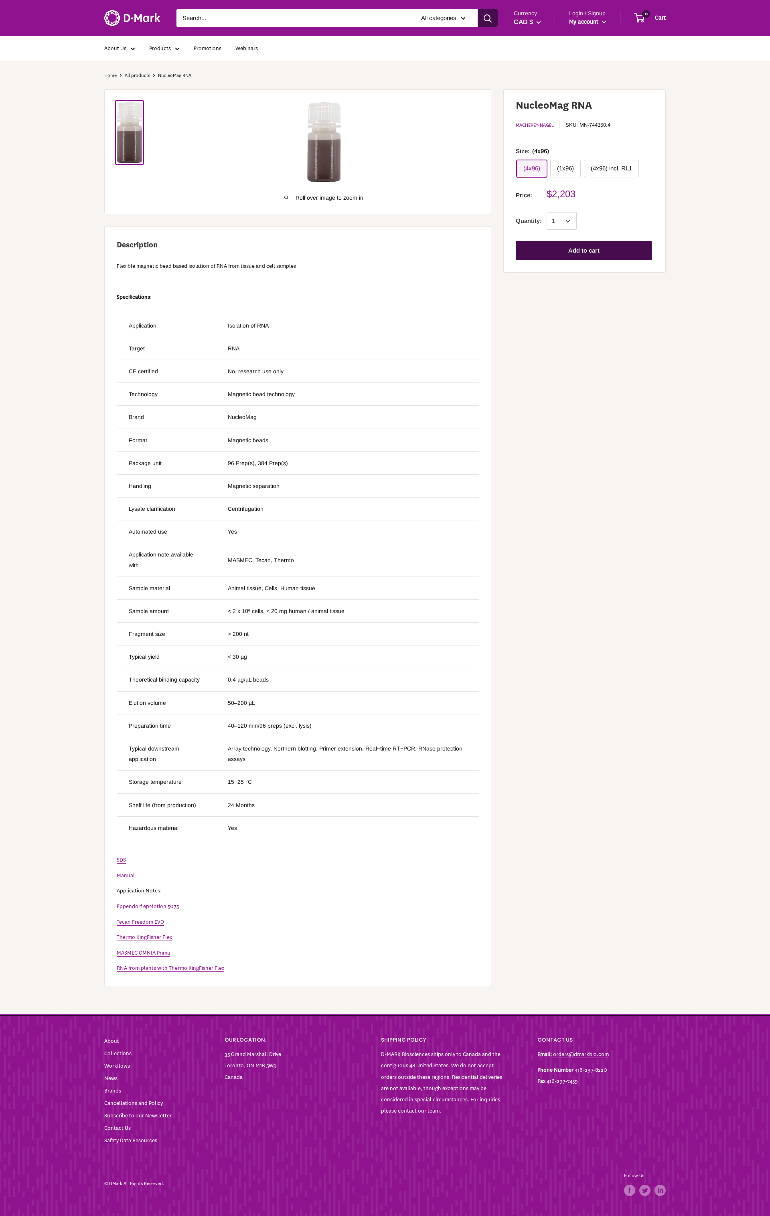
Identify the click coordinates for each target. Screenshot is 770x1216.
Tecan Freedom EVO (140, 922)
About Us (115, 48)
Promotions (207, 48)
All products (137, 75)
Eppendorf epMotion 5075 (148, 906)
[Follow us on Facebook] (629, 1190)
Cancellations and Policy (133, 1103)
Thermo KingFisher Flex (144, 937)
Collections (118, 1053)
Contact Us (117, 1128)
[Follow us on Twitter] (644, 1190)
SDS (121, 860)
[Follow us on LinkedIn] (660, 1190)
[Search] (488, 18)
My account (584, 22)
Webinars (246, 48)
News (111, 1078)
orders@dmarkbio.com (581, 1054)
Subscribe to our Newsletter (138, 1115)
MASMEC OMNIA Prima (143, 953)
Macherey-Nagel (535, 125)
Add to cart (584, 250)
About (111, 1041)
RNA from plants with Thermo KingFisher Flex (170, 968)
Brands (112, 1091)
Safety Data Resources (130, 1140)
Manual (126, 875)
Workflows (117, 1066)
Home (110, 75)
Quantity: (529, 221)
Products (160, 48)
